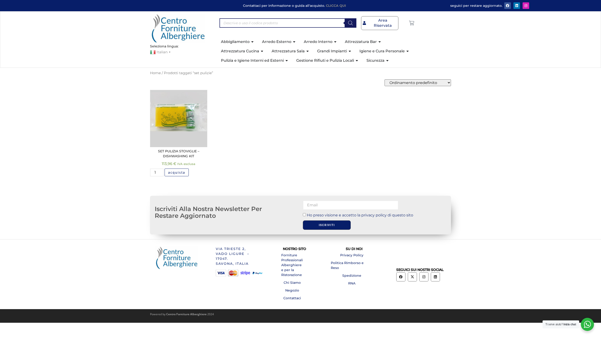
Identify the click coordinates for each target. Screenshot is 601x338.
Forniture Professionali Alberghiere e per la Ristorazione (292, 265)
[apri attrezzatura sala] (308, 51)
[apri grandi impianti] (350, 51)
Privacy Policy (351, 255)
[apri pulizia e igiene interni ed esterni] (287, 60)
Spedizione (351, 275)
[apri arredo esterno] (294, 42)
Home (155, 73)
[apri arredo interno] (335, 42)
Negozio (292, 290)
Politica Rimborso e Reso (347, 265)
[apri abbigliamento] (252, 42)
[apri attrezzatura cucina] (262, 51)
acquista (176, 172)
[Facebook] (507, 5)
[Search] (350, 23)
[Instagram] (526, 5)
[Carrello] (411, 23)
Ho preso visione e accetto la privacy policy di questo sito (360, 215)
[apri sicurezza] (387, 60)
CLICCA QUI (336, 6)
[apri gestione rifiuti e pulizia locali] (357, 60)
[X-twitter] (412, 276)
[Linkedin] (435, 276)
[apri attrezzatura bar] (380, 42)
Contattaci (292, 298)
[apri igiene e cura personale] (408, 51)
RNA (351, 283)
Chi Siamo (292, 282)
